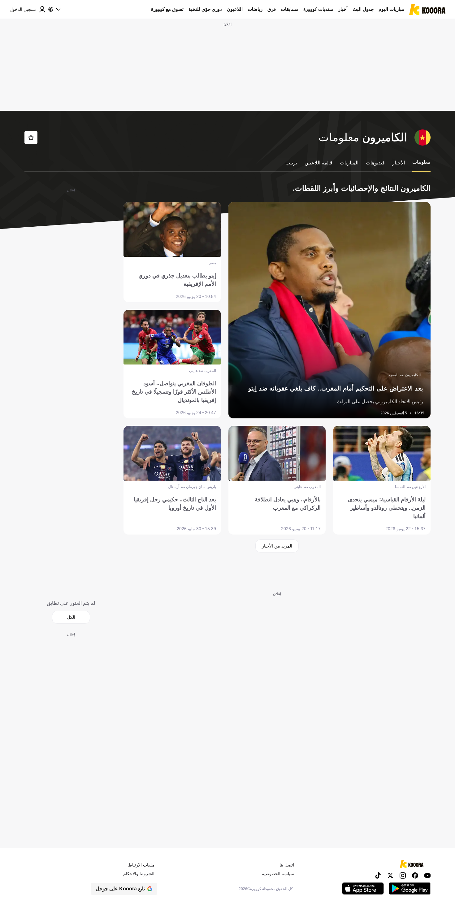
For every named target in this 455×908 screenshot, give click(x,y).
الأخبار (398, 162)
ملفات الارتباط (141, 864)
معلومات (421, 162)
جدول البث (363, 9)
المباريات (349, 162)
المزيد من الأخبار (277, 545)
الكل (71, 617)
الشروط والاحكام (138, 873)
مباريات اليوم (391, 9)
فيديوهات (375, 162)
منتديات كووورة (318, 9)
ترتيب (291, 162)
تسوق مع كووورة (167, 9)
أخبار (343, 9)
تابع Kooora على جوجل (120, 888)
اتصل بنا (287, 864)
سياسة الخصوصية (278, 873)
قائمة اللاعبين (318, 162)
